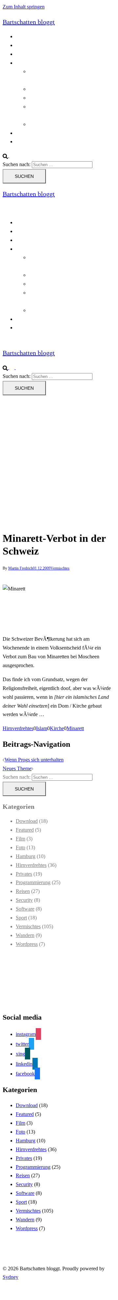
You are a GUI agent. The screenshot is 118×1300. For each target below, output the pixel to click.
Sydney (10, 1277)
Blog (21, 36)
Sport (21, 917)
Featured (25, 830)
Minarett (75, 728)
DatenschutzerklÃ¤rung (40, 54)
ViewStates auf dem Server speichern (67, 124)
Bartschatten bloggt (29, 21)
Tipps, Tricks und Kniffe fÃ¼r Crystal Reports (68, 297)
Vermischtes (59, 568)
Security (24, 900)
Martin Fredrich (20, 568)
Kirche (57, 728)
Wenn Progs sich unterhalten (34, 759)
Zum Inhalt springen (24, 6)
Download (27, 821)
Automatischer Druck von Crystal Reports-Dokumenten (64, 262)
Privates (24, 874)
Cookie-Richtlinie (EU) (40, 45)
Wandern (25, 935)
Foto (20, 847)
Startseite (25, 133)
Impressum (27, 141)
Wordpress (27, 944)
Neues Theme (17, 768)
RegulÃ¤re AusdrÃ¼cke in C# (61, 89)
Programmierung (33, 63)
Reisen (23, 891)
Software (25, 909)
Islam (41, 728)
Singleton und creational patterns (62, 98)
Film (20, 838)
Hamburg (25, 856)
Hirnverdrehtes (18, 728)
